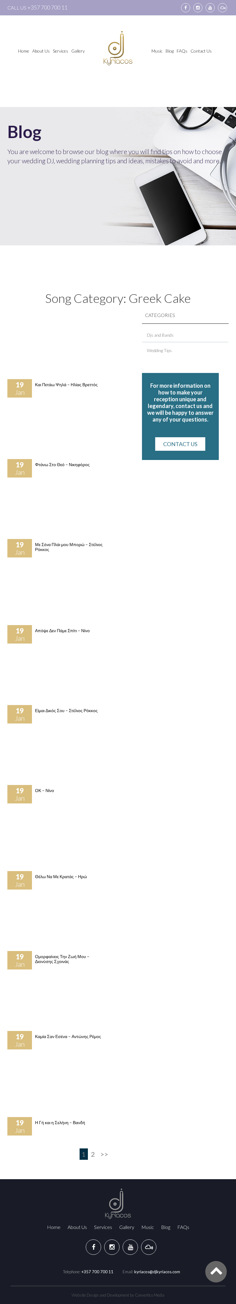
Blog (170, 51)
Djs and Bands (160, 335)
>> (104, 1154)
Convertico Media (149, 1295)
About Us (41, 51)
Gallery (78, 51)
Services (60, 51)
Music (157, 51)
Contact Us (201, 51)
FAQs (182, 51)
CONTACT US (180, 444)
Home (23, 51)
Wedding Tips (159, 350)
